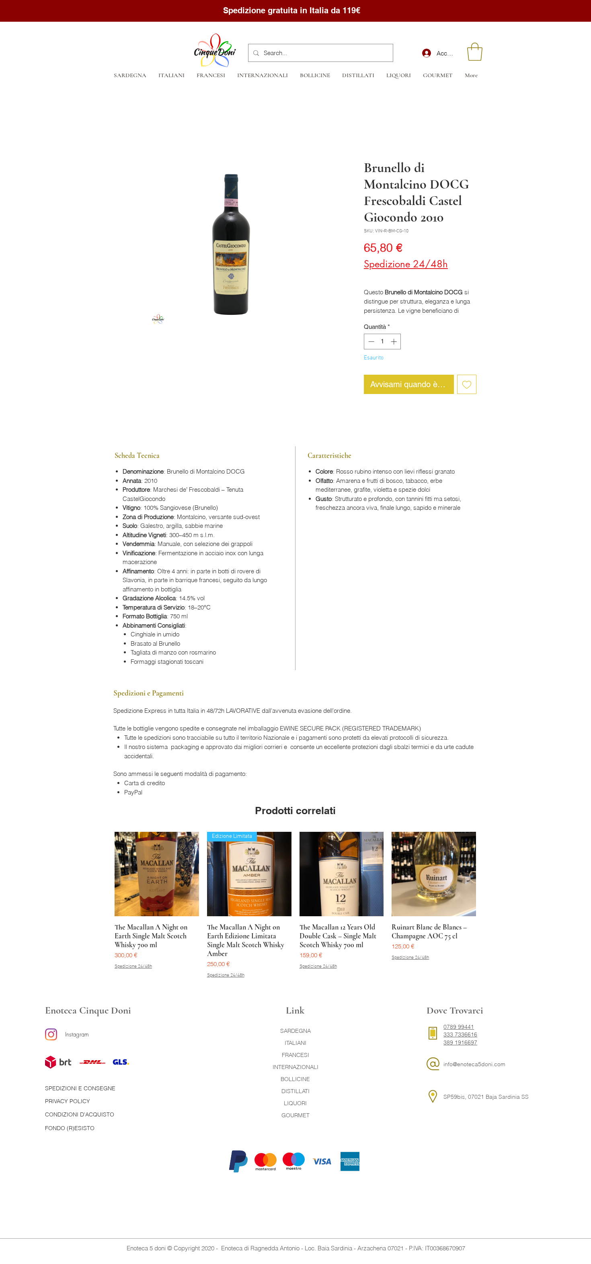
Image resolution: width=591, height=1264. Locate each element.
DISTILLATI (295, 1091)
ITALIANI (295, 1042)
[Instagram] (51, 1034)
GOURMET (295, 1115)
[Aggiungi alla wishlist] (466, 384)
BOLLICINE (295, 1079)
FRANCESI (295, 1055)
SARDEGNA (295, 1030)
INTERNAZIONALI (295, 1067)
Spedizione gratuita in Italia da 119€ (293, 10)
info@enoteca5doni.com (474, 1064)
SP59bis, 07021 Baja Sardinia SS (486, 1096)
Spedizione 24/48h (406, 264)
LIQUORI (295, 1103)
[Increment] (394, 341)
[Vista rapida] (157, 874)
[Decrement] (370, 341)
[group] (295, 905)
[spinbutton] (382, 341)
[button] (474, 52)
